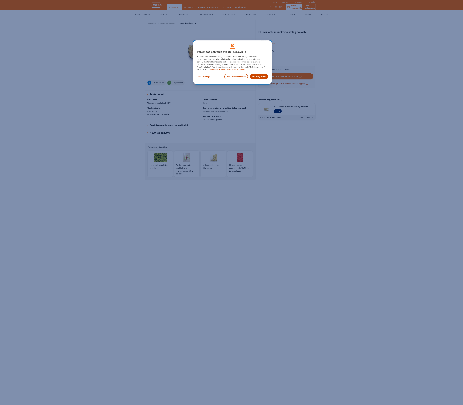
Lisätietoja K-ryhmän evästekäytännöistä (227, 70)
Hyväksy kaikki (259, 77)
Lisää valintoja (203, 77)
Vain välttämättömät (236, 77)
